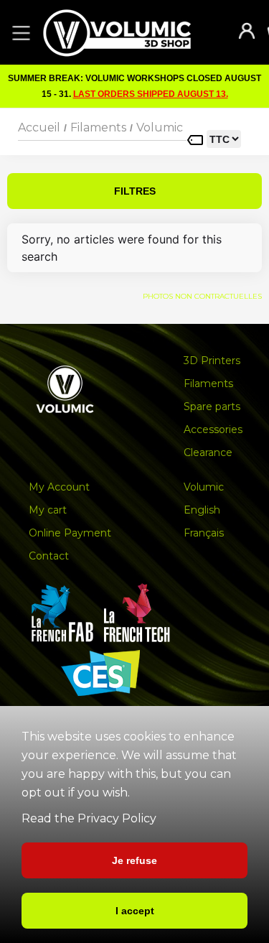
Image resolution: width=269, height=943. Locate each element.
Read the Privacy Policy (89, 818)
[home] (131, 32)
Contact (49, 555)
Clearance (208, 452)
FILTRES (135, 191)
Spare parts (212, 406)
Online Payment (70, 532)
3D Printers (212, 360)
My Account (59, 486)
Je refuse (134, 860)
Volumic (159, 127)
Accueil (39, 127)
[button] (18, 32)
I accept (134, 910)
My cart (48, 509)
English (202, 509)
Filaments (98, 127)
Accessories (213, 429)
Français (204, 532)
